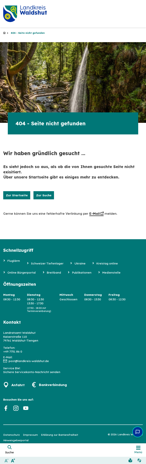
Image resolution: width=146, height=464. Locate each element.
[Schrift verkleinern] (6, 460)
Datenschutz (11, 434)
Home (4, 33)
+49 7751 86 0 (12, 351)
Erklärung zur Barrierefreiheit (59, 434)
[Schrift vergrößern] (13, 460)
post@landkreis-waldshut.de (29, 361)
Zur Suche (44, 195)
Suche (9, 452)
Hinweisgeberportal (16, 440)
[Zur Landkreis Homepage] (10, 14)
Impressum (30, 434)
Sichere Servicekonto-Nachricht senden (31, 372)
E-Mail (94, 213)
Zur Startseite (17, 195)
